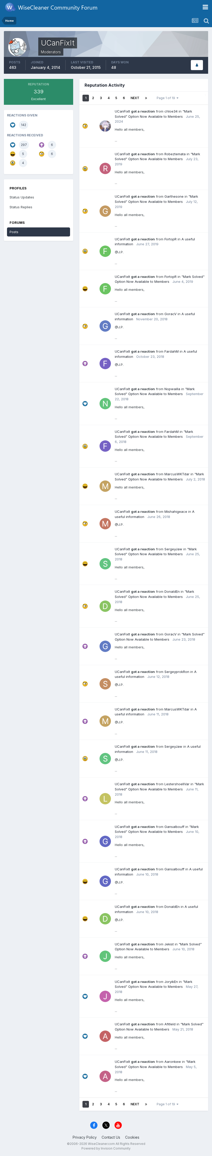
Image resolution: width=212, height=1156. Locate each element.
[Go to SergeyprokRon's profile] (105, 684)
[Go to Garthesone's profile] (105, 211)
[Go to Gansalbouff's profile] (105, 841)
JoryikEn (171, 982)
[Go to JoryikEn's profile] (105, 996)
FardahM (171, 351)
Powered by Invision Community (106, 1148)
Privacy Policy (85, 1137)
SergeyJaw (173, 549)
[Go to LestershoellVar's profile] (105, 798)
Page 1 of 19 (167, 98)
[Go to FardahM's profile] (105, 363)
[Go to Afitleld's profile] (105, 1036)
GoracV (170, 314)
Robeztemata (175, 154)
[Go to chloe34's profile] (105, 126)
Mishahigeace (175, 511)
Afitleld (170, 1024)
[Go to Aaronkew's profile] (105, 1076)
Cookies (132, 1137)
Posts (14, 232)
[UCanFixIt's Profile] (197, 65)
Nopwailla (172, 389)
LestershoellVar (177, 784)
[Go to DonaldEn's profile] (105, 606)
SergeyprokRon (176, 672)
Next (135, 98)
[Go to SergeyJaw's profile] (105, 563)
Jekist (169, 944)
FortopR (170, 239)
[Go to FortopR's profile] (105, 251)
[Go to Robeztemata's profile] (105, 168)
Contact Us (111, 1137)
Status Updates (22, 197)
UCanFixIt (122, 111)
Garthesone (174, 196)
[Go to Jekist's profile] (105, 956)
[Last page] (146, 98)
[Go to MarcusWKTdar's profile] (105, 486)
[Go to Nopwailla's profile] (105, 403)
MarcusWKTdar (177, 474)
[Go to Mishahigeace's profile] (105, 523)
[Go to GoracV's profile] (105, 326)
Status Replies (21, 207)
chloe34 (171, 111)
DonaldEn (172, 591)
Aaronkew (172, 1061)
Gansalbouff (174, 827)
